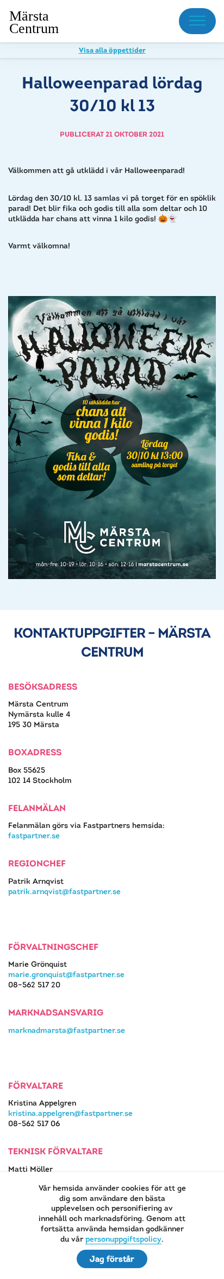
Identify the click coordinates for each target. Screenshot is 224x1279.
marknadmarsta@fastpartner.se (66, 1030)
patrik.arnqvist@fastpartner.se (64, 891)
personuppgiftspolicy (123, 1239)
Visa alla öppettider (112, 50)
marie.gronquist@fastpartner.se (66, 974)
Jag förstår (112, 1259)
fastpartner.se (34, 835)
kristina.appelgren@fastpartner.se (70, 1113)
